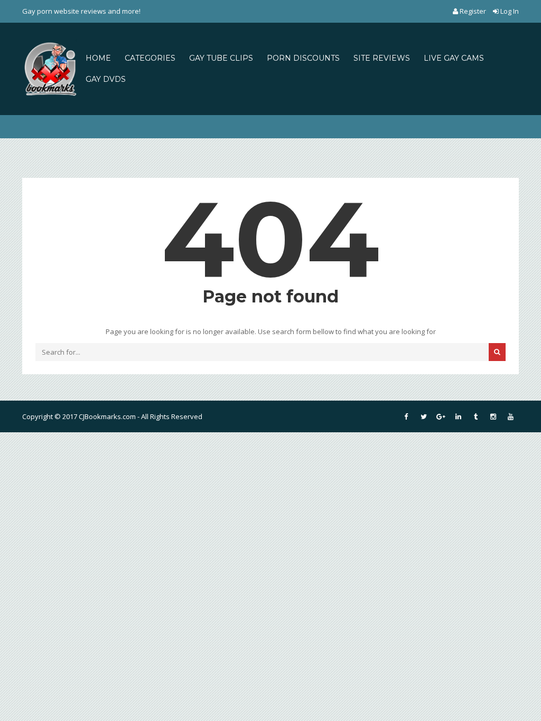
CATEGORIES (150, 58)
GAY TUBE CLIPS (221, 58)
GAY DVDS (106, 79)
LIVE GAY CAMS (454, 58)
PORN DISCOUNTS (303, 58)
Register (473, 11)
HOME (98, 58)
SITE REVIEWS (381, 58)
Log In (509, 11)
